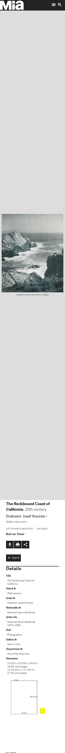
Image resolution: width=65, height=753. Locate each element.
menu (53, 4)
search (59, 4)
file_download (10, 544)
